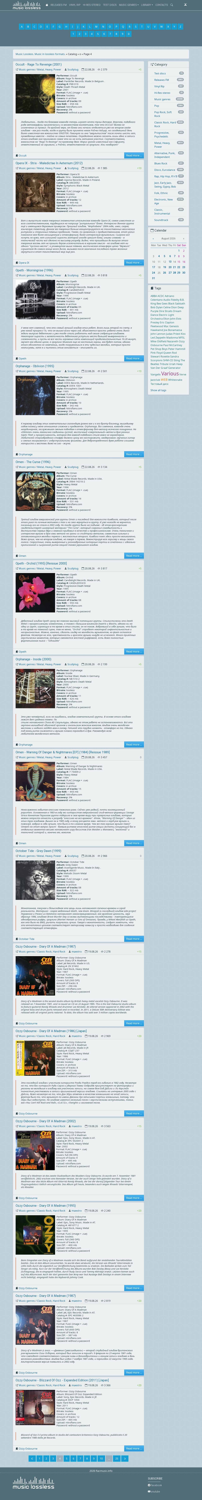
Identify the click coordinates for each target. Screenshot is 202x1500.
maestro (77, 951)
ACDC (160, 296)
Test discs (110, 4)
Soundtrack (161, 220)
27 (170, 272)
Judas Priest (173, 334)
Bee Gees (162, 303)
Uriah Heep (176, 364)
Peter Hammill (176, 349)
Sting (177, 360)
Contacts (161, 4)
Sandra (174, 356)
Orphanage (26, 454)
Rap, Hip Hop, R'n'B (165, 176)
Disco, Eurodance (164, 170)
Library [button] (146, 4)
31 (153, 278)
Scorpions (157, 360)
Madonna (172, 337)
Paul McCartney (172, 345)
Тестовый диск (159, 384)
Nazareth (172, 341)
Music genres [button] (128, 4)
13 (170, 261)
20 (170, 267)
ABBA (154, 296)
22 (178, 267)
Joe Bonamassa (173, 330)
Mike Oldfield (158, 341)
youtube (155, 1491)
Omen (22, 556)
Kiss (183, 334)
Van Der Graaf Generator (166, 368)
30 (183, 272)
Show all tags (158, 390)
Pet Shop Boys (159, 349)
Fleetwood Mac (160, 326)
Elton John (169, 318)
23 (183, 267)
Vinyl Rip (74, 4)
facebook (156, 1485)
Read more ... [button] (134, 155)
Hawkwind (157, 330)
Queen (167, 352)
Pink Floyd (157, 352)
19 (164, 267)
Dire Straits (165, 311)
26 (164, 272)
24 (153, 272)
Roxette (165, 356)
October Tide (26, 939)
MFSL (181, 337)
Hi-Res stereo (92, 4)
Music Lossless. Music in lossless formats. (40, 54)
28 (174, 272)
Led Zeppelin (158, 337)
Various (170, 373)
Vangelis (156, 374)
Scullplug (73, 69)
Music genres (27, 69)
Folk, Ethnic (161, 193)
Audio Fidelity (171, 299)
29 (178, 272)
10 (101, 1458)
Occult (23, 155)
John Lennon (158, 334)
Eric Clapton (167, 322)
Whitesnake (175, 380)
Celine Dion (170, 307)
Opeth (22, 358)
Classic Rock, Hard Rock (51, 951)
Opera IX (24, 262)
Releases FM (59, 4)
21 (174, 267)
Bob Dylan (157, 307)
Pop (156, 105)
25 (116, 1458)
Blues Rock (160, 163)
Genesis (174, 326)
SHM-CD (168, 360)
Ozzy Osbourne (28, 1023)
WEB (164, 379)
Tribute (164, 364)
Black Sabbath (176, 303)
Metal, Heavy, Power (49, 69)
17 (153, 267)
